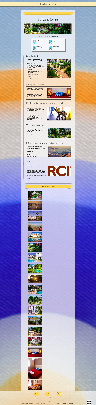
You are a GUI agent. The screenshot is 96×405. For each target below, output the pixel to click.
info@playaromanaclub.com (59, 397)
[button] (59, 93)
